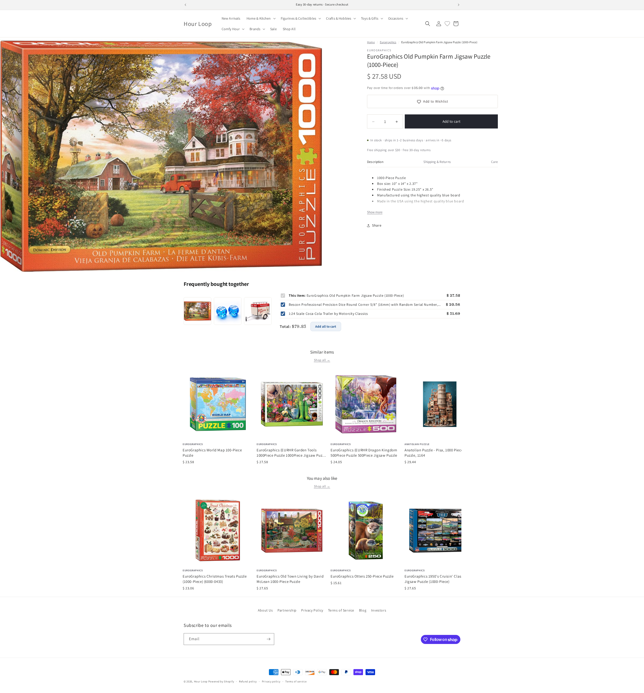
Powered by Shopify (221, 681)
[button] (261, 18)
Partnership (287, 610)
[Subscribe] (268, 639)
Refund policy (248, 681)
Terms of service (295, 681)
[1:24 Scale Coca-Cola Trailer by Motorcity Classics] (258, 311)
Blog (362, 610)
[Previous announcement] (185, 5)
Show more (374, 212)
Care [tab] (494, 161)
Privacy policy (271, 681)
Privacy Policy (312, 610)
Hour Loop (201, 681)
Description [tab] (375, 161)
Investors (378, 610)
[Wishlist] (447, 23)
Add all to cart (325, 326)
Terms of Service (341, 610)
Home (371, 42)
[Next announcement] (458, 5)
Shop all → (322, 360)
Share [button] (376, 225)
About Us (265, 610)
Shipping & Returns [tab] (437, 161)
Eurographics (388, 42)
